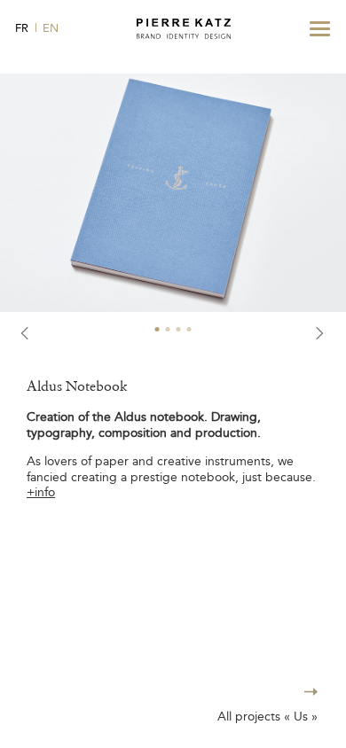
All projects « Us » (267, 716)
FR (21, 28)
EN (51, 28)
